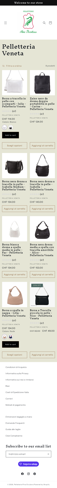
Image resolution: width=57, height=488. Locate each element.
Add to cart (10, 135)
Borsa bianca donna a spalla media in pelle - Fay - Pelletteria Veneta (12, 250)
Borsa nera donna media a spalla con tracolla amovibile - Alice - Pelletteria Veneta (42, 250)
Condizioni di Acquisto (16, 367)
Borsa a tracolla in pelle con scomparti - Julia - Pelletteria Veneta (14, 102)
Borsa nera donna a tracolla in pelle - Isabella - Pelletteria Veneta (42, 185)
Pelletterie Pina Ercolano (24, 484)
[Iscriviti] (48, 454)
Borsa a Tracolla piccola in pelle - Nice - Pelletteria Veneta (41, 314)
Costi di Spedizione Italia (17, 392)
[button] (5, 23)
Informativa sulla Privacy (17, 373)
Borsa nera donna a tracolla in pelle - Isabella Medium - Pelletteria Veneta (14, 185)
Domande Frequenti (15, 423)
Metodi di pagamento (16, 405)
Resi (8, 386)
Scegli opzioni (14, 145)
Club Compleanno (14, 435)
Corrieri (9, 398)
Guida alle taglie (13, 429)
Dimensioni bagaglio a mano (19, 417)
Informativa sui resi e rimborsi (20, 379)
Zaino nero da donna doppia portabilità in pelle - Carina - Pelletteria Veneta (42, 104)
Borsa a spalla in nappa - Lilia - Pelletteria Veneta (14, 313)
